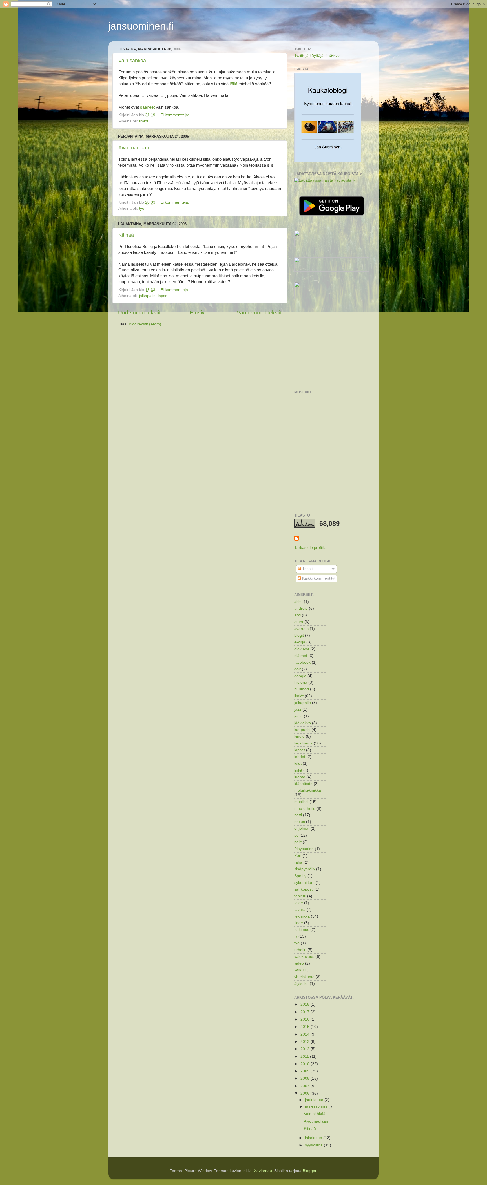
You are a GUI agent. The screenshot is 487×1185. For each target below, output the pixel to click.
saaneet (147, 107)
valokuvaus (304, 956)
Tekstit (307, 569)
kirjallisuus (303, 743)
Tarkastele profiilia (310, 547)
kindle (299, 736)
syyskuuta (314, 1145)
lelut (298, 763)
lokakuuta (314, 1138)
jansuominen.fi (141, 26)
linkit (298, 770)
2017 (305, 1012)
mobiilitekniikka (307, 790)
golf (297, 669)
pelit (298, 842)
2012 (305, 1049)
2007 (305, 1086)
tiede (298, 923)
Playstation (304, 849)
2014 (305, 1034)
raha (298, 862)
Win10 (300, 970)
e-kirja (299, 642)
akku (298, 602)
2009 (305, 1071)
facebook (302, 662)
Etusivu (199, 313)
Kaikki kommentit (316, 578)
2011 (305, 1056)
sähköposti (303, 889)
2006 (305, 1093)
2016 (305, 1019)
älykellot (301, 983)
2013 (305, 1041)
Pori (297, 855)
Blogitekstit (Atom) (145, 324)
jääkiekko (302, 723)
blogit (299, 635)
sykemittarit (304, 882)
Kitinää (126, 235)
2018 (305, 1004)
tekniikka (302, 916)
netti (298, 815)
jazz (297, 709)
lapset (163, 296)
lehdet (299, 757)
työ (141, 208)
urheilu (300, 950)
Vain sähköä (132, 60)
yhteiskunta (304, 977)
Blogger (309, 1171)
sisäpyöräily (304, 869)
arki (297, 615)
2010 (305, 1064)
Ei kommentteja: (175, 115)
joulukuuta (314, 1100)
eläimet (300, 656)
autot (298, 622)
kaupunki (302, 730)
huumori (301, 689)
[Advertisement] (336, 345)
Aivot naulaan (133, 148)
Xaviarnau (263, 1171)
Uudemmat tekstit (139, 313)
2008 (305, 1078)
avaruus (301, 629)
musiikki (301, 802)
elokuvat (301, 649)
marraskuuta (317, 1107)
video (299, 963)
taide (298, 903)
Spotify (300, 876)
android (301, 608)
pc (296, 835)
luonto (299, 777)
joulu (298, 716)
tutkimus (301, 929)
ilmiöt (143, 121)
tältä (233, 84)
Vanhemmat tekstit (259, 313)
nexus (299, 822)
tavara (300, 909)
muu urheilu (304, 808)
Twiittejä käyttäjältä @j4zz (317, 55)
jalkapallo (147, 296)
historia (300, 682)
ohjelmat (301, 828)
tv (295, 936)
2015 (305, 1027)
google (300, 676)
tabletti (300, 896)
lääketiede (303, 784)
